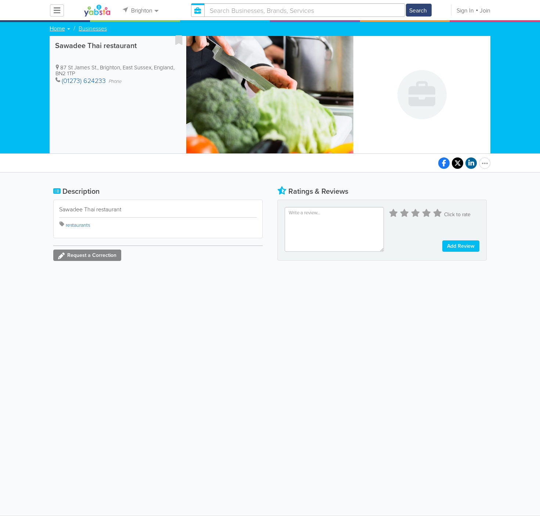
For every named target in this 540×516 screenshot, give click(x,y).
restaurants (78, 224)
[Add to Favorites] (179, 40)
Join (485, 10)
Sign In (465, 10)
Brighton (141, 10)
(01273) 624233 (84, 80)
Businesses (93, 28)
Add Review (461, 246)
